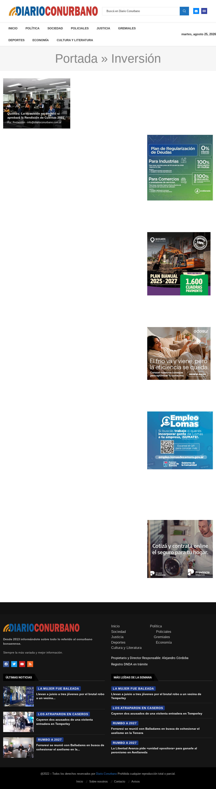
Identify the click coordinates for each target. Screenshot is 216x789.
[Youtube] (22, 664)
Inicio (13, 28)
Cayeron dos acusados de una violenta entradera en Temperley (156, 713)
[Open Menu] (204, 11)
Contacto (119, 781)
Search (184, 11)
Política (32, 28)
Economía (40, 40)
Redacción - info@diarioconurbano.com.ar (37, 122)
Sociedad (55, 28)
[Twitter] (14, 664)
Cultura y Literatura (75, 40)
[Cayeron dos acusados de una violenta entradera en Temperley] (18, 722)
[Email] (196, 11)
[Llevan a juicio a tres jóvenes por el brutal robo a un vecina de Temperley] (18, 696)
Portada (76, 58)
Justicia (103, 28)
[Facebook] (6, 664)
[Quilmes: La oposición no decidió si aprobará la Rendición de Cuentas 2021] (36, 103)
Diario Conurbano (106, 773)
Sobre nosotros (98, 781)
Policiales (80, 28)
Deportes (16, 40)
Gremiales (127, 28)
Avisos (135, 781)
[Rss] (30, 664)
